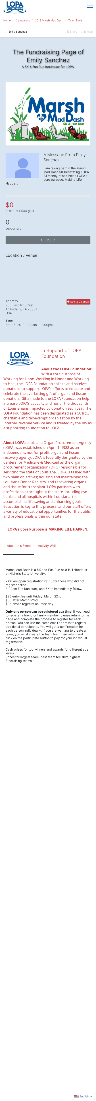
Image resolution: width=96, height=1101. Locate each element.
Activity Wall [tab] (47, 545)
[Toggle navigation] (90, 7)
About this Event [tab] (19, 545)
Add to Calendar (79, 301)
